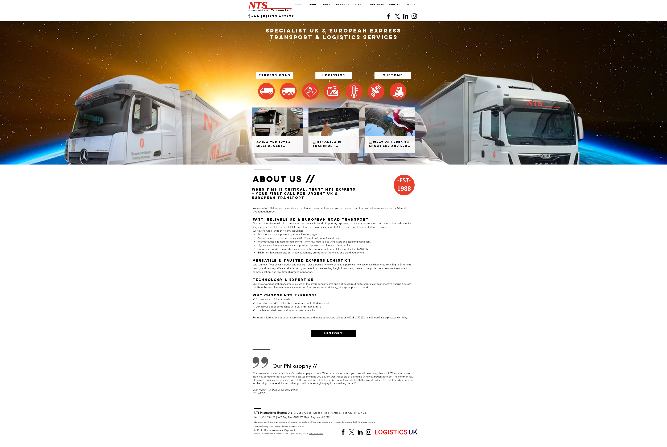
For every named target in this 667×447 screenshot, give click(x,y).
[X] (397, 16)
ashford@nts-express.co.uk (289, 426)
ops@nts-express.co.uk (387, 317)
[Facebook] (388, 16)
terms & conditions (316, 434)
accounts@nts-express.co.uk (360, 421)
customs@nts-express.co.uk (317, 421)
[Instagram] (414, 16)
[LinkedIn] (405, 16)
